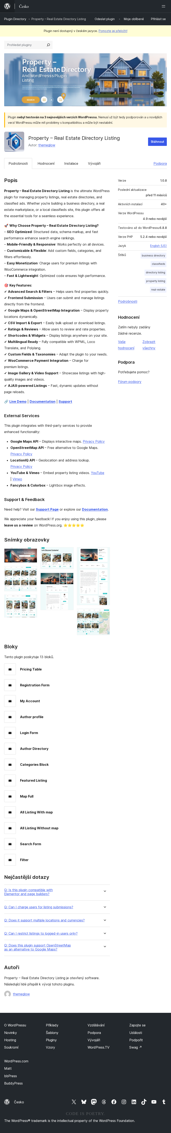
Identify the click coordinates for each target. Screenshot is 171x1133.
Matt (8, 1068)
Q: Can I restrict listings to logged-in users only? (41, 933)
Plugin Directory (15, 19)
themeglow (46, 145)
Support (65, 401)
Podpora (160, 163)
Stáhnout (157, 141)
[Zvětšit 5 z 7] (68, 578)
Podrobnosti (18, 163)
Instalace (71, 163)
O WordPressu (15, 1025)
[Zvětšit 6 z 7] (104, 553)
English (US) (158, 245)
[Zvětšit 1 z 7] (31, 553)
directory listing (155, 272)
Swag (135, 1047)
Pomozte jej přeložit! (113, 31)
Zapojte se (137, 1025)
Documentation (42, 401)
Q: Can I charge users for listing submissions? (38, 907)
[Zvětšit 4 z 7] (68, 553)
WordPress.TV (98, 1047)
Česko (19, 1102)
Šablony (52, 1033)
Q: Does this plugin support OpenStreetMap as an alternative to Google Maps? (37, 947)
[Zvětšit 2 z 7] (31, 572)
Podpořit (136, 1040)
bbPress (10, 1076)
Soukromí (11, 1047)
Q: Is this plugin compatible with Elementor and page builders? (28, 892)
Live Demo (17, 401)
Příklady (52, 1025)
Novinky (10, 1033)
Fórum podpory (129, 382)
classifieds (158, 263)
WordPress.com (16, 1061)
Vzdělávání (96, 1025)
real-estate (158, 289)
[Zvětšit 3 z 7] (31, 600)
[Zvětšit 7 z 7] (104, 614)
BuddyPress (13, 1083)
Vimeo (17, 479)
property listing (155, 281)
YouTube (97, 473)
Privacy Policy (94, 441)
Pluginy (51, 1040)
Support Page (47, 509)
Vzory (50, 1047)
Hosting (10, 1040)
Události (135, 1033)
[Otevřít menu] (164, 6)
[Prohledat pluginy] (48, 45)
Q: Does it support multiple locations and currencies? (44, 920)
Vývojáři (94, 163)
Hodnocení (46, 163)
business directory (153, 255)
